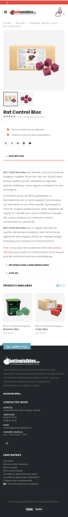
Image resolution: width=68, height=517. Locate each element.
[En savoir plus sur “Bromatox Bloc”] (27, 298)
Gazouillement (12, 143)
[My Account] (60, 10)
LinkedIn (18, 143)
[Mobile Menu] (5, 12)
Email (30, 143)
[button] (7, 60)
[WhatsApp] (7, 2)
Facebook (6, 143)
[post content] (17, 307)
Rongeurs (25, 326)
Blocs (6, 326)
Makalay (55, 501)
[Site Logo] (23, 12)
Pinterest (24, 143)
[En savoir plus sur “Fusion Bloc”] (59, 298)
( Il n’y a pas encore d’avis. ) (31, 117)
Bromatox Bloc (11, 329)
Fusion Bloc (42, 329)
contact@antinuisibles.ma (17, 427)
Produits (14, 326)
